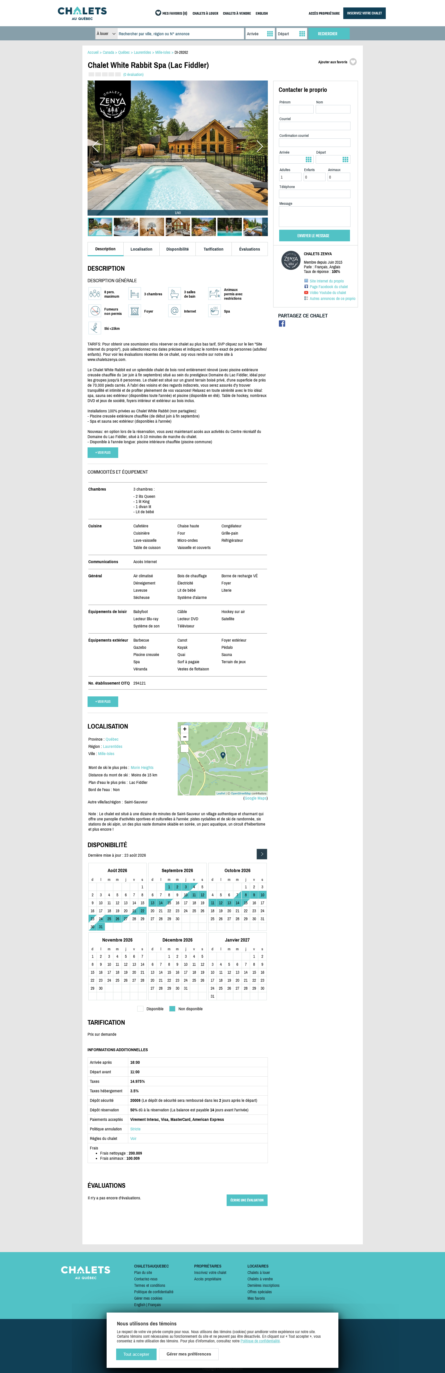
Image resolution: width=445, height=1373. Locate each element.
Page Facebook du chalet (329, 286)
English (139, 1304)
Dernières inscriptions (263, 1285)
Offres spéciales (259, 1291)
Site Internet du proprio (327, 281)
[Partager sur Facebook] (282, 325)
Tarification (214, 249)
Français (154, 1304)
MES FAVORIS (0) (174, 14)
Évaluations (249, 249)
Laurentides (112, 746)
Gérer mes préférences (189, 1354)
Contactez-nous (146, 1279)
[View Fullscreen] (185, 748)
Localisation (141, 249)
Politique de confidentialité (153, 1291)
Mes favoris (256, 1298)
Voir (133, 1138)
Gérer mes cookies (148, 1298)
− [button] (184, 737)
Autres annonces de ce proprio (332, 298)
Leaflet (221, 793)
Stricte (135, 1128)
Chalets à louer (258, 1272)
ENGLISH (262, 14)
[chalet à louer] (82, 18)
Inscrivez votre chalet (210, 1272)
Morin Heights (142, 767)
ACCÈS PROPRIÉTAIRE (324, 14)
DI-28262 (181, 52)
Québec (112, 739)
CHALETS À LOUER (205, 14)
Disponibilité (177, 249)
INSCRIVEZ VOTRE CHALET (364, 13)
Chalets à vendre (260, 1279)
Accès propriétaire (207, 1279)
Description (105, 248)
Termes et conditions (149, 1285)
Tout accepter (136, 1354)
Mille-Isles (106, 753)
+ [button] (184, 729)
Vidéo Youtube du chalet (328, 292)
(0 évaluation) (133, 74)
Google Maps (256, 798)
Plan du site (143, 1272)
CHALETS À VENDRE (237, 14)
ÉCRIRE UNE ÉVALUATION (247, 1200)
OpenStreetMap (241, 793)
